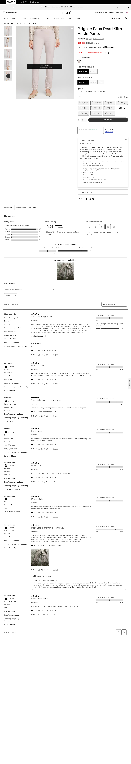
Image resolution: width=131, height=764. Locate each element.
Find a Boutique (119, 12)
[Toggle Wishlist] (72, 28)
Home (6, 23)
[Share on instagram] (90, 199)
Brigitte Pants (35, 23)
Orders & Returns (108, 12)
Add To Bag (108, 120)
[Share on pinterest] (93, 199)
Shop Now (81, 7)
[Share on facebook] (86, 199)
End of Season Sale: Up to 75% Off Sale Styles (58, 7)
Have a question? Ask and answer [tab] (26, 207)
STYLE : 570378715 (85, 143)
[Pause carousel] (129, 7)
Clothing (15, 23)
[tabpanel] (65, 423)
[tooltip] (108, 53)
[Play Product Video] (8, 76)
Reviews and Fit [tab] (9, 207)
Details (96, 43)
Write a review (98, 39)
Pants (24, 23)
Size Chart (124, 97)
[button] (126, 18)
